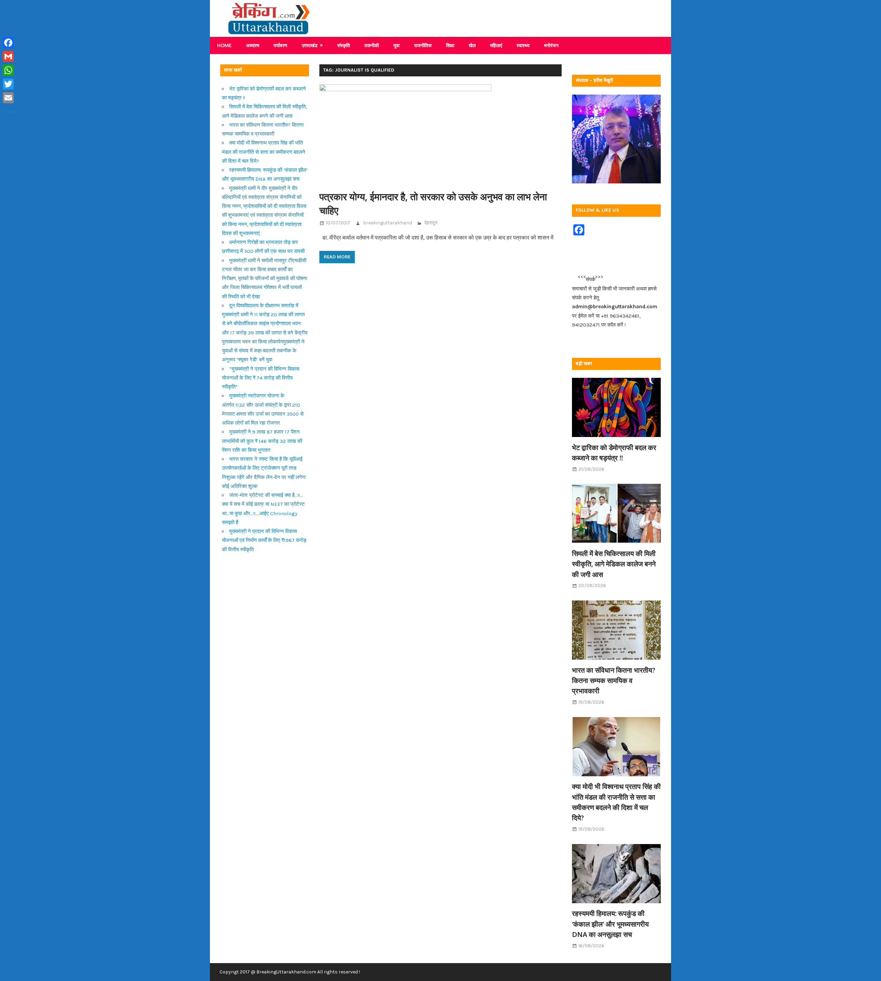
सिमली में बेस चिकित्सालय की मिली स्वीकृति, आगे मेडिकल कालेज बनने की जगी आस (614, 564)
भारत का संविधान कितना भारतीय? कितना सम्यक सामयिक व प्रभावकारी (613, 680)
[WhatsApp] (9, 70)
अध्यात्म (252, 45)
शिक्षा (450, 45)
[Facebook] (9, 43)
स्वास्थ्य (523, 45)
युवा (396, 45)
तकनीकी (371, 45)
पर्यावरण (280, 45)
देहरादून (430, 223)
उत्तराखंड (310, 45)
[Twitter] (9, 84)
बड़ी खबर (584, 363)
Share (10, 111)
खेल (472, 45)
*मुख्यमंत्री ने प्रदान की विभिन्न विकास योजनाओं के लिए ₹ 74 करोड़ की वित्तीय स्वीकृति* (260, 378)
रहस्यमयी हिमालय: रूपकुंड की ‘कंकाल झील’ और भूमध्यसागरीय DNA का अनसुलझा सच (610, 924)
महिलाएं (496, 45)
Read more (337, 256)
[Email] (9, 98)
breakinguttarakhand (387, 223)
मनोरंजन (551, 45)
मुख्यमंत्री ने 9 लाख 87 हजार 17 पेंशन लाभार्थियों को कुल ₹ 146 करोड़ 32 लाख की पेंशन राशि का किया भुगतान (262, 441)
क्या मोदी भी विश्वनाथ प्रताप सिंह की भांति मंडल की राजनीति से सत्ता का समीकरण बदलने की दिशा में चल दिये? (263, 152)
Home (224, 45)
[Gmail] (9, 56)
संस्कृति (343, 45)
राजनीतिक (423, 45)
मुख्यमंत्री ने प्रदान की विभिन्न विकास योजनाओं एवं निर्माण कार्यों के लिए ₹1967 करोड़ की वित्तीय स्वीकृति (264, 540)
